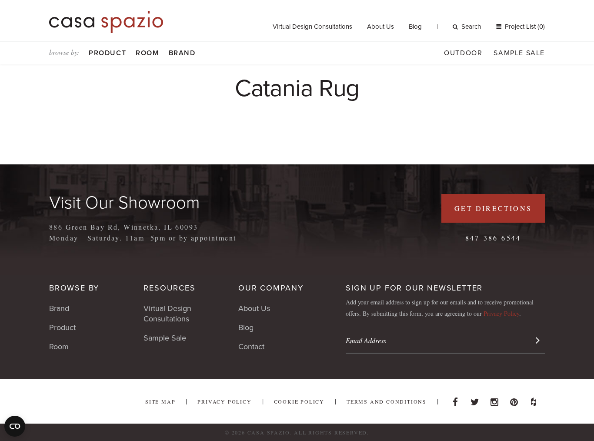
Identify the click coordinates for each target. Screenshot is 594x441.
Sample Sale (519, 53)
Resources (169, 288)
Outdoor (463, 53)
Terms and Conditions (387, 401)
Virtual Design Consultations (312, 26)
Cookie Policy (299, 401)
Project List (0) (524, 26)
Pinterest (514, 399)
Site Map (160, 401)
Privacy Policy (501, 313)
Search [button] (471, 26)
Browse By (74, 288)
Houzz (533, 399)
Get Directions (493, 208)
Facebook (455, 399)
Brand (182, 53)
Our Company (271, 288)
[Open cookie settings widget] (14, 426)
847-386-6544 (493, 237)
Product (107, 53)
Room (147, 53)
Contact (251, 346)
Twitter (474, 399)
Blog (415, 26)
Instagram (494, 399)
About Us (380, 26)
